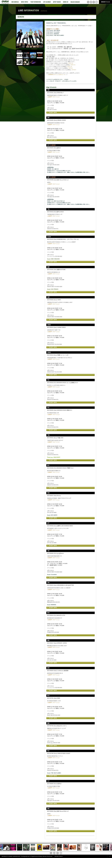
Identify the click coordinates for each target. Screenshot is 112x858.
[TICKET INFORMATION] (35, 2)
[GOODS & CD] (65, 2)
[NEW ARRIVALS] (15, 2)
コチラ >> (70, 63)
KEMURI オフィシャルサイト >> (57, 74)
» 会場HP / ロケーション (53, 96)
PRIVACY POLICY (59, 856)
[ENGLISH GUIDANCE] (75, 2)
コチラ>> (70, 68)
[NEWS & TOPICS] (24, 2)
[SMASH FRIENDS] (105, 2)
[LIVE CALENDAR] (47, 2)
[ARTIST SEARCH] (57, 2)
